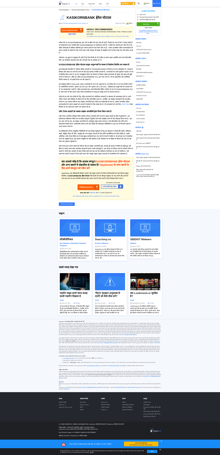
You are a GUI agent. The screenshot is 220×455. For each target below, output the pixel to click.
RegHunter (104, 409)
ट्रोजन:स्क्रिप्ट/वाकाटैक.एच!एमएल (144, 72)
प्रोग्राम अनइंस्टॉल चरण (66, 424)
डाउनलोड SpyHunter (86, 187)
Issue (62, 300)
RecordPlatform (140, 115)
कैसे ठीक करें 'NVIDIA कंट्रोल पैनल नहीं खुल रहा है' (147, 147)
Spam (84, 23)
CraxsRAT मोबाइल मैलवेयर (143, 53)
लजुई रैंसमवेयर (139, 99)
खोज (138, 3)
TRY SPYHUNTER (141, 444)
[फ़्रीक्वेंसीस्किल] (75, 227)
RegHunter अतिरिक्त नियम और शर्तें (115, 424)
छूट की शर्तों (99, 387)
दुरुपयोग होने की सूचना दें (127, 409)
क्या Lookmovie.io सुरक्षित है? (143, 143)
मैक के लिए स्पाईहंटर (105, 404)
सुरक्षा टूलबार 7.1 (140, 76)
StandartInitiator (140, 111)
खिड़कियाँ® (92, 192)
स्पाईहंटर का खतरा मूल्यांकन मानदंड (81, 424)
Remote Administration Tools (80, 10)
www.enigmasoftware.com (69, 358)
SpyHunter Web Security (65, 407)
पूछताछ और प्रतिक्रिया (127, 407)
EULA (112, 36)
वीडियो (81, 407)
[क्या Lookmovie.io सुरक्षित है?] (145, 281)
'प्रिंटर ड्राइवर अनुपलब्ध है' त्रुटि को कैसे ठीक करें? (148, 134)
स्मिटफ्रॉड (138, 69)
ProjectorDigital (140, 118)
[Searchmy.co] (110, 227)
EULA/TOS (100, 342)
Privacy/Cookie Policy (123, 36)
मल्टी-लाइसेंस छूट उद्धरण (109, 186)
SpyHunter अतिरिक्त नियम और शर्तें (98, 424)
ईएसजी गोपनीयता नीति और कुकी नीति (151, 411)
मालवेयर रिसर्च (91, 4)
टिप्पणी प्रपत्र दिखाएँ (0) (67, 204)
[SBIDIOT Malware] (145, 227)
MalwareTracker (84, 404)
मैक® (99, 192)
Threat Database (64, 10)
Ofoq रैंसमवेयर (139, 88)
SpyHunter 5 (104, 402)
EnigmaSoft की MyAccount (115, 365)
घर (76, 4)
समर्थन (100, 4)
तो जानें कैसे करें (157, 342)
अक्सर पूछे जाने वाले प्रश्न (129, 334)
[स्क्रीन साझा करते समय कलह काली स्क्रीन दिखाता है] (75, 281)
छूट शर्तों (115, 342)
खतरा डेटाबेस (83, 402)
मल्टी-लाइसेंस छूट (125, 3)
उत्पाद (82, 4)
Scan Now (146, 24)
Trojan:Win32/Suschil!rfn (143, 65)
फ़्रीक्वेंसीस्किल (66, 239)
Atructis (138, 62)
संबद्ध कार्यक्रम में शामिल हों (128, 404)
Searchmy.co (103, 239)
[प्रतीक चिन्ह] (64, 3)
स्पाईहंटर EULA (147, 402)
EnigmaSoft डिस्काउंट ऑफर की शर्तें (151, 414)
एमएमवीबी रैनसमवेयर (141, 85)
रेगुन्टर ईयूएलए (146, 404)
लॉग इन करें (157, 3)
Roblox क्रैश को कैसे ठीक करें (143, 166)
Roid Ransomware (141, 95)
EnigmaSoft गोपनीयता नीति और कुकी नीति (152, 408)
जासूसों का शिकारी (63, 402)
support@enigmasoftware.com (94, 365)
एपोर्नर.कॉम (138, 42)
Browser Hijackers (101, 243)
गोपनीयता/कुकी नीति (107, 342)
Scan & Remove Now (69, 30)
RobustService (140, 122)
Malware (133, 243)
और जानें (92, 452)
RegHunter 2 (62, 404)
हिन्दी (147, 3)
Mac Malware (64, 243)
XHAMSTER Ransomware (143, 49)
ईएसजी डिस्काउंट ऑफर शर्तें (149, 416)
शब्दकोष (81, 409)
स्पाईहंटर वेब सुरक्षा (105, 407)
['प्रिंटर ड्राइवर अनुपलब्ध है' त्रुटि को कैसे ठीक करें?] (110, 281)
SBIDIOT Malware (141, 239)
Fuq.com (138, 46)
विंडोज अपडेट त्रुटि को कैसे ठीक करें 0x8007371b (144, 170)
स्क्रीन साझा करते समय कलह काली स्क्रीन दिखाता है (148, 139)
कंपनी (107, 4)
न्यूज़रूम (124, 402)
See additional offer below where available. (98, 36)
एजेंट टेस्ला (125, 104)
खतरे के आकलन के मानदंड (133, 387)
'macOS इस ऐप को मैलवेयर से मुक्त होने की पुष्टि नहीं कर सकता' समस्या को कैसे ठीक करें (147, 175)
